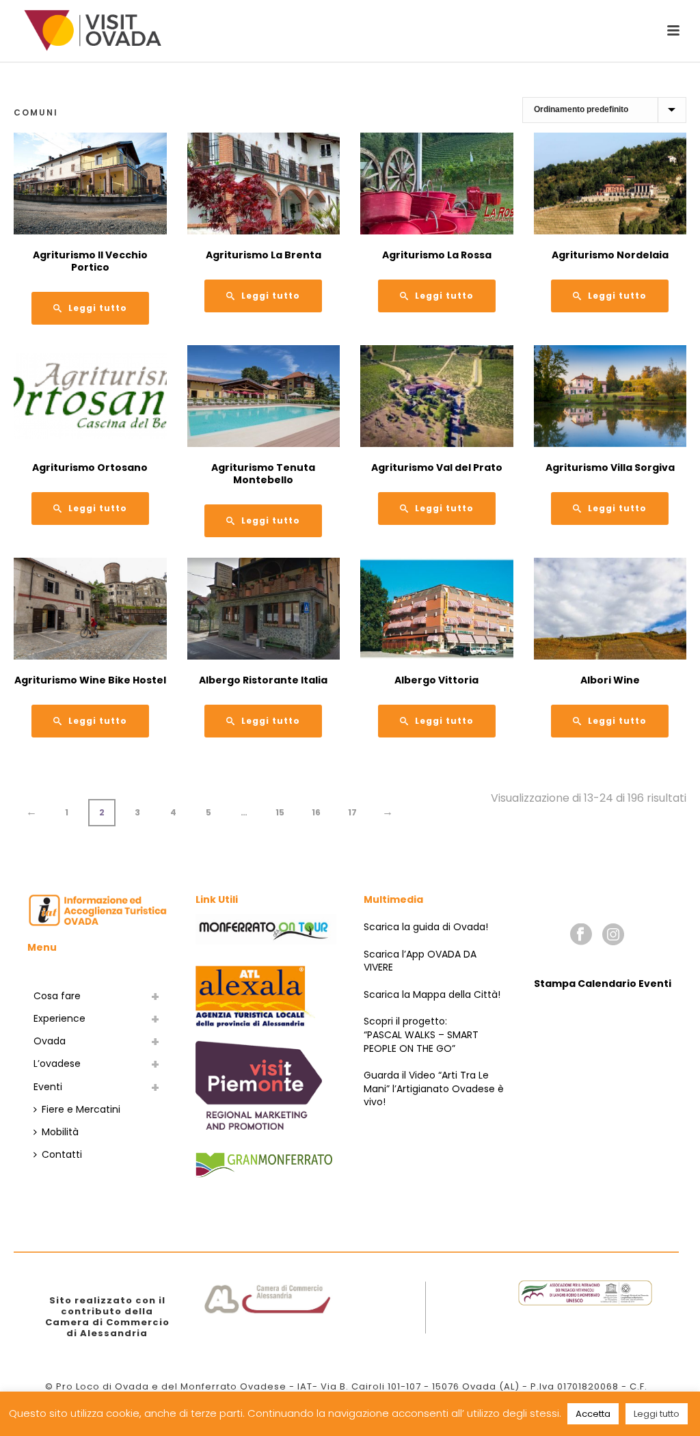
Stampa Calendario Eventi (602, 983)
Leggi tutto (656, 1413)
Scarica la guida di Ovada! (426, 927)
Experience (59, 1018)
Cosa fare (57, 996)
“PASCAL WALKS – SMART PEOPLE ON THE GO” (421, 1041)
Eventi (47, 1087)
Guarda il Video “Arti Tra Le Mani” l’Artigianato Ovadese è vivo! (434, 1088)
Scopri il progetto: (405, 1021)
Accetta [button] (593, 1413)
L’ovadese (57, 1063)
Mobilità (60, 1132)
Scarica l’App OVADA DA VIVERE (420, 961)
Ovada (49, 1041)
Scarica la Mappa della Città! (432, 994)
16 (316, 812)
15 (279, 812)
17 (352, 812)
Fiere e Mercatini (81, 1109)
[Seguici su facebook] (581, 935)
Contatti (62, 1154)
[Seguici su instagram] (613, 935)
